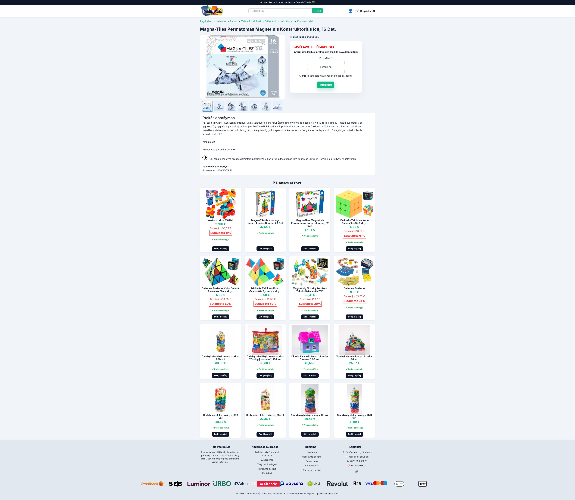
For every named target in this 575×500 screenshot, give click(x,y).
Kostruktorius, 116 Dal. (221, 220)
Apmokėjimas (312, 465)
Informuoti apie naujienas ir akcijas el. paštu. (327, 75)
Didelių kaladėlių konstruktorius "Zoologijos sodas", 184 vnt (265, 358)
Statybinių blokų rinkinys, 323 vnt (354, 416)
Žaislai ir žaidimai (251, 21)
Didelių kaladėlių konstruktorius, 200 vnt (220, 358)
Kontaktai (267, 473)
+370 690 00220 (358, 461)
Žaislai (233, 21)
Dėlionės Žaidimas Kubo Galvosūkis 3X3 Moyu (354, 222)
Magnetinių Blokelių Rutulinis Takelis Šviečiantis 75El (310, 290)
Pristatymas (312, 461)
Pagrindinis (206, 21)
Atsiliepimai (267, 460)
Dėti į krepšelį (220, 249)
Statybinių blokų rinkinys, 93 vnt (310, 415)
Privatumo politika (267, 469)
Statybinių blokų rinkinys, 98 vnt (265, 415)
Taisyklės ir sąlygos (267, 464)
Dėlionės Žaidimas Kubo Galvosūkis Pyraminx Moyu (265, 290)
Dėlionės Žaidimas (354, 288)
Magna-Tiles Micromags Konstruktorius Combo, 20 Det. (265, 222)
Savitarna (312, 452)
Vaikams (221, 21)
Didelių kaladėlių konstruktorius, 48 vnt (354, 358)
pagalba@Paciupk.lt (358, 456)
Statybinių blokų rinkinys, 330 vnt (220, 416)
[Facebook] (352, 471)
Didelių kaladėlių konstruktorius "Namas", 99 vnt (309, 358)
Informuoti (326, 85)
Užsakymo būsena (311, 456)
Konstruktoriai (305, 21)
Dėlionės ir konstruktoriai (279, 21)
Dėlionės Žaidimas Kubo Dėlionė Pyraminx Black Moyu (221, 290)
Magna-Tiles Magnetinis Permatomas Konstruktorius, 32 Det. (310, 223)
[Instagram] (356, 471)
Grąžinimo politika (312, 470)
